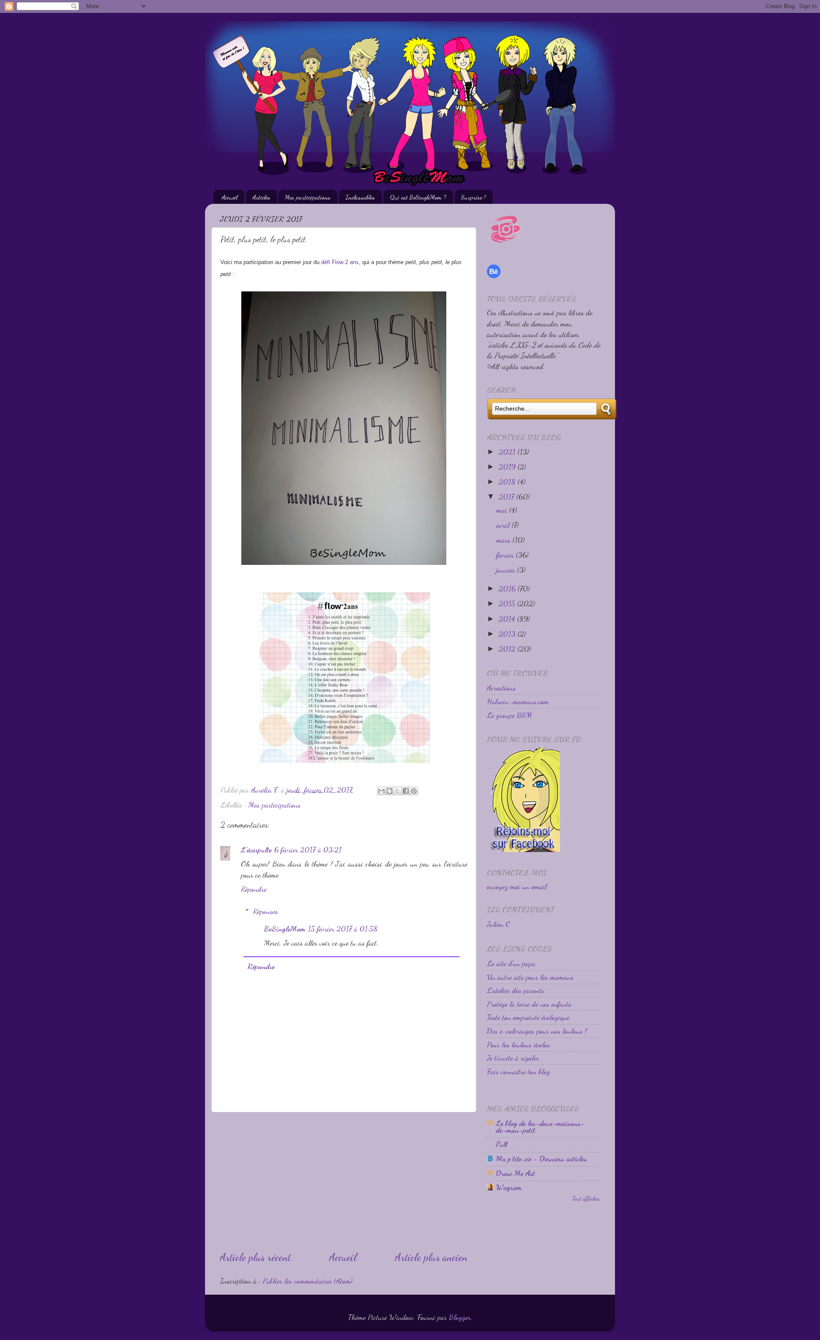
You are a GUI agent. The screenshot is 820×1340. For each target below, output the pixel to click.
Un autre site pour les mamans (530, 976)
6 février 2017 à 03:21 (308, 849)
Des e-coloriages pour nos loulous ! (537, 1030)
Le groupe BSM (509, 715)
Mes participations (308, 197)
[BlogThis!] (389, 791)
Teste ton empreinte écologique (528, 1017)
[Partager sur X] (397, 791)
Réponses (265, 911)
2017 (507, 496)
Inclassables (360, 197)
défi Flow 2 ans (340, 262)
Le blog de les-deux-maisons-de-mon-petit (540, 1126)
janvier (506, 569)
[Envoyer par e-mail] (381, 791)
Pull (501, 1144)
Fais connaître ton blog (518, 1071)
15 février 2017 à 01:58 (343, 928)
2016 (508, 588)
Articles (261, 197)
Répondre (253, 888)
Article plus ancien (431, 1257)
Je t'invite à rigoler (513, 1057)
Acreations (501, 687)
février (506, 554)
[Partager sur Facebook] (405, 791)
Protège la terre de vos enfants (529, 1003)
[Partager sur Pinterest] (414, 791)
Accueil (229, 197)
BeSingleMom (284, 928)
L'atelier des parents (515, 990)
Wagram (508, 1187)
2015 (508, 603)
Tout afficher (586, 1198)
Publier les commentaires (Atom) (307, 1280)
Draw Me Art (515, 1173)
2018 (508, 481)
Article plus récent (255, 1257)
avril (504, 524)
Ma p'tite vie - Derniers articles (541, 1158)
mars (504, 539)
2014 (508, 618)
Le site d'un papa (511, 963)
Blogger (460, 1317)
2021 (508, 451)
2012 (508, 648)
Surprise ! (473, 197)
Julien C (498, 924)
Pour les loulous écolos (518, 1044)
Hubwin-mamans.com (518, 701)
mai (502, 509)
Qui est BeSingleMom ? (418, 197)
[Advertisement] (344, 1181)
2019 (508, 466)
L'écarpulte (256, 849)
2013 (508, 633)
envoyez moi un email (517, 886)
